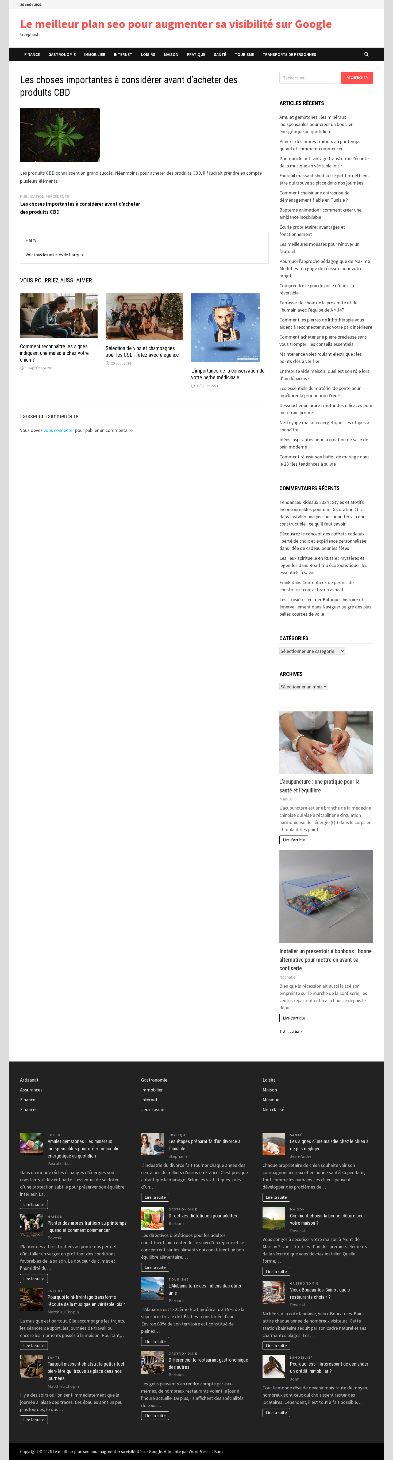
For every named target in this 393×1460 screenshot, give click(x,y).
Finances (28, 1109)
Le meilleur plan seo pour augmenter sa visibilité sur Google (176, 23)
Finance (32, 54)
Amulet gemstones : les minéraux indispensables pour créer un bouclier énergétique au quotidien (316, 124)
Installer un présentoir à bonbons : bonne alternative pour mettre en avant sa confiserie (325, 960)
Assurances (31, 1090)
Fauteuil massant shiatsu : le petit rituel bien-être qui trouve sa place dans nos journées (86, 1371)
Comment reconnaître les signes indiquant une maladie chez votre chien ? (54, 353)
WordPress (199, 1451)
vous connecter (59, 430)
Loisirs (148, 54)
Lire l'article (294, 839)
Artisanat (29, 1080)
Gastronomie (62, 54)
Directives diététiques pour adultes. (203, 1215)
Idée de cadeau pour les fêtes (319, 548)
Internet (123, 54)
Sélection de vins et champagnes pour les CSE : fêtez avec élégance (142, 351)
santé (220, 54)
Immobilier (94, 54)
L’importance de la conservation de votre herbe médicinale (228, 374)
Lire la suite (33, 1204)
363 (295, 1031)
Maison (171, 54)
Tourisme (244, 54)
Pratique (196, 54)
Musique (271, 1100)
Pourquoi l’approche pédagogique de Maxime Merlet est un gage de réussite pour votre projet (324, 268)
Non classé (273, 1109)
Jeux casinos (154, 1109)
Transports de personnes (289, 54)
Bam (218, 1451)
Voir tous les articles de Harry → (55, 254)
